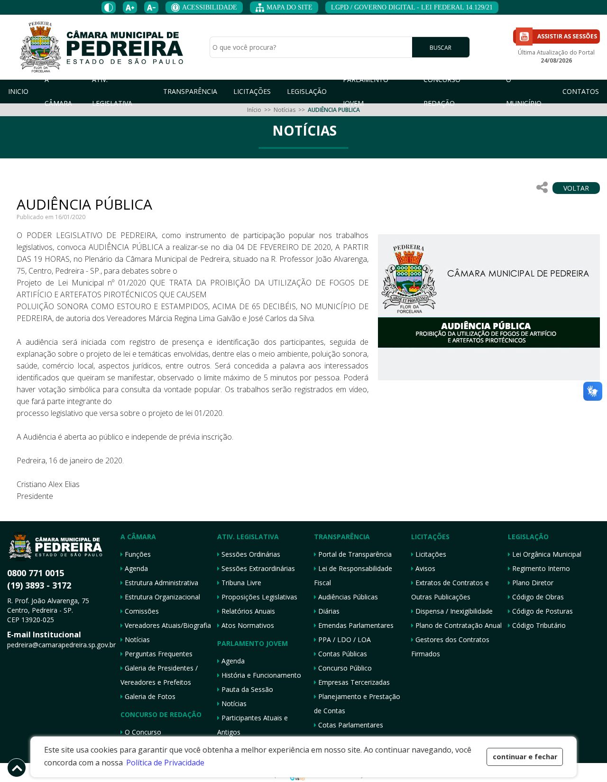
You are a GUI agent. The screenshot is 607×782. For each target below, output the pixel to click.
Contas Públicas (341, 653)
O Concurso (142, 731)
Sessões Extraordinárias (257, 568)
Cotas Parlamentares (349, 724)
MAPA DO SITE (290, 7)
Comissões (141, 611)
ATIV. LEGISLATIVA (112, 91)
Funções (137, 554)
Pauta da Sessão (246, 689)
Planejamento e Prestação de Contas (357, 703)
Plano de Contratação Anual (458, 625)
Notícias (284, 110)
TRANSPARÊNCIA (190, 91)
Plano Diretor (531, 582)
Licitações (430, 554)
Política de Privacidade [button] (165, 762)
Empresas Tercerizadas (353, 682)
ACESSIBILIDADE (209, 7)
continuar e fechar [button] (525, 756)
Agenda (135, 568)
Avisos (424, 568)
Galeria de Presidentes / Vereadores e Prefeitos (159, 675)
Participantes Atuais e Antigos (252, 724)
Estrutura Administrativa (160, 582)
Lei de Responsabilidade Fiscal (353, 575)
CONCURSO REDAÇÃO (441, 91)
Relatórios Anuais (247, 611)
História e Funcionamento (260, 675)
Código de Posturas (541, 611)
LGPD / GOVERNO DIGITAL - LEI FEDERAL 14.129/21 (412, 7)
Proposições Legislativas (258, 596)
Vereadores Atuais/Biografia (167, 625)
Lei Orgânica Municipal (545, 554)
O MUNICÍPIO (524, 91)
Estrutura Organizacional (161, 596)
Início (254, 110)
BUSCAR (440, 48)
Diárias (328, 611)
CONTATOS (580, 91)
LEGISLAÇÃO (307, 91)
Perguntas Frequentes (158, 653)
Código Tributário (538, 625)
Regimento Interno (540, 568)
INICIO (18, 91)
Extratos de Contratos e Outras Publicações (450, 589)
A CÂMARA (58, 91)
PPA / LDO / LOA (343, 639)
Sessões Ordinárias (250, 554)
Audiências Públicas (347, 596)
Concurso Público (344, 667)
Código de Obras (537, 596)
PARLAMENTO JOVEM (365, 91)
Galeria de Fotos (149, 696)
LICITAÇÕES (252, 91)
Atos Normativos (247, 625)
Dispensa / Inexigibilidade (453, 611)
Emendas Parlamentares (355, 625)
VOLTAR (576, 188)
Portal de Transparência (354, 554)
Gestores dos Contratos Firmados (450, 646)
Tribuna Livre (240, 582)
